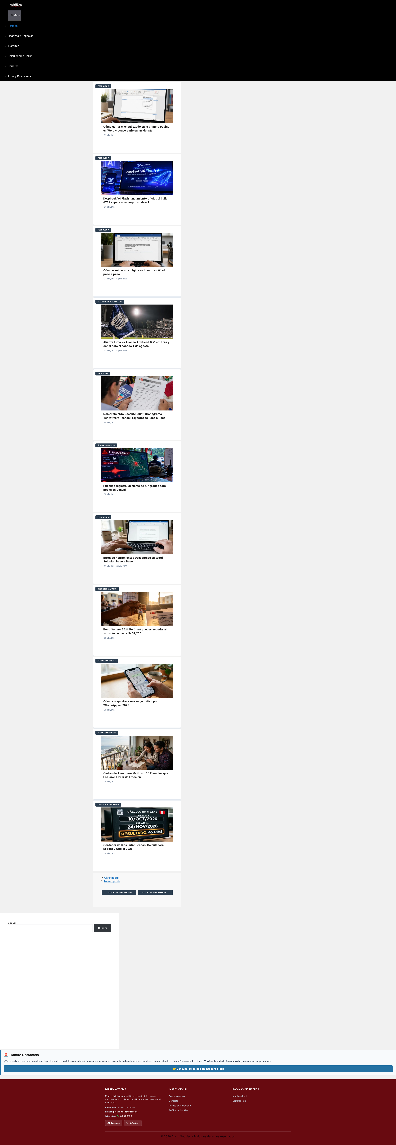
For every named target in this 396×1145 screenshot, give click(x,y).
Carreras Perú (239, 1100)
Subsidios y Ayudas (107, 589)
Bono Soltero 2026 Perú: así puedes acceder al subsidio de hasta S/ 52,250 (135, 631)
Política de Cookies (178, 1110)
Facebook (115, 1123)
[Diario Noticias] (15, 4)
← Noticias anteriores (119, 892)
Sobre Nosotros (177, 1096)
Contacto (173, 1100)
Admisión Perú (239, 1096)
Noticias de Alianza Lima (110, 302)
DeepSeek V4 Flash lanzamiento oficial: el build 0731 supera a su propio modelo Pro (135, 200)
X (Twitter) (134, 1123)
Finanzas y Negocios (20, 35)
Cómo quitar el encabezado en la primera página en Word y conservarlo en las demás (136, 128)
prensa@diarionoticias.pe (125, 1111)
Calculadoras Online (20, 56)
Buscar (12, 922)
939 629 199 (126, 1116)
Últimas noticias (106, 445)
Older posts (111, 877)
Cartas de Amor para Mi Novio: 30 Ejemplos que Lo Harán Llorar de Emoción (135, 775)
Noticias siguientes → (155, 892)
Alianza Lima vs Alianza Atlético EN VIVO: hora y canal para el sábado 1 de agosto (136, 344)
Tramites (13, 46)
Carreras (13, 66)
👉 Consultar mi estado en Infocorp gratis (198, 1068)
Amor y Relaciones (19, 76)
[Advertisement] (31, 994)
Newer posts (112, 881)
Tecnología (103, 86)
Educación (103, 374)
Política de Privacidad (180, 1105)
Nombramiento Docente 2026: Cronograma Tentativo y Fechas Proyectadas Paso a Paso (134, 416)
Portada (13, 25)
